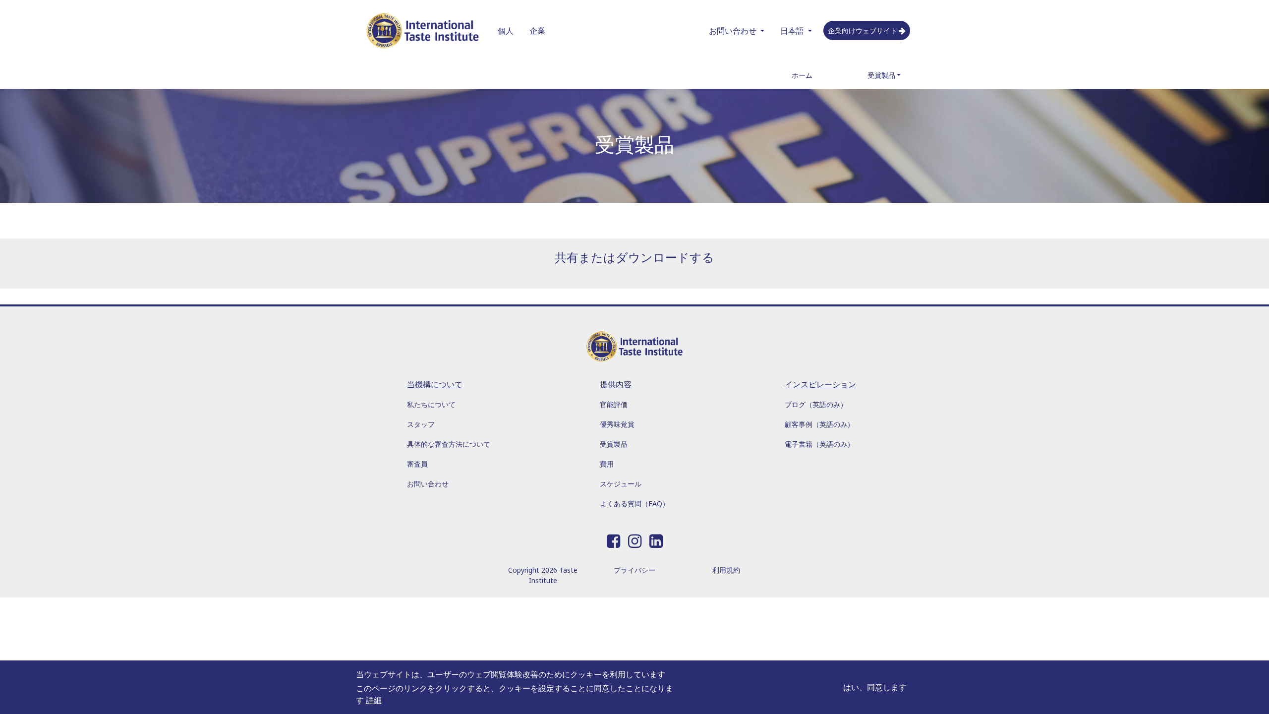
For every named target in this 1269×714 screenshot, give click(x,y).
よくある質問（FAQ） (634, 503)
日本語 (792, 30)
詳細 (374, 700)
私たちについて (431, 404)
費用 (607, 464)
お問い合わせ (732, 30)
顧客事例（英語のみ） (819, 424)
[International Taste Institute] (423, 30)
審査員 (417, 464)
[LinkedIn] (656, 539)
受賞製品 (881, 75)
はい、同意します (875, 687)
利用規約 (726, 570)
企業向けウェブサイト (862, 30)
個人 (506, 30)
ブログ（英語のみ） (816, 404)
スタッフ (421, 424)
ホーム (802, 75)
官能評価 (614, 404)
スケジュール (620, 483)
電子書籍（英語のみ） (819, 444)
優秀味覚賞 (617, 424)
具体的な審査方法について (448, 444)
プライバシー (634, 570)
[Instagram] (634, 539)
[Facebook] (613, 539)
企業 (537, 30)
